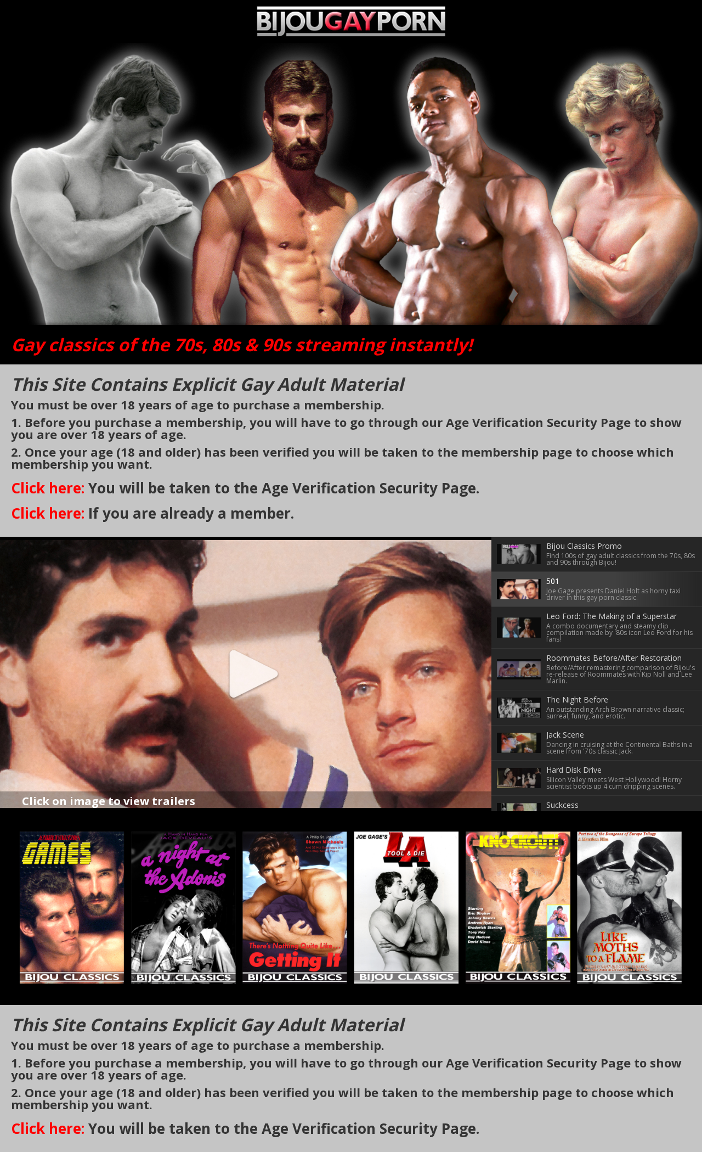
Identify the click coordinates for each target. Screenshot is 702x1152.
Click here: (47, 488)
